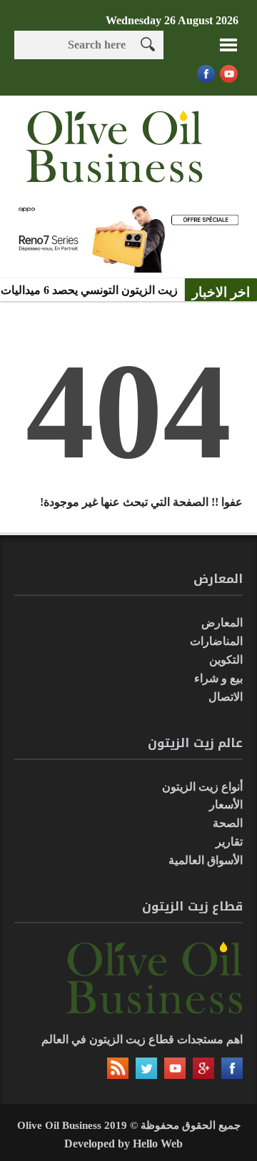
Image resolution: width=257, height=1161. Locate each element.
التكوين (226, 660)
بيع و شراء (218, 678)
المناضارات (216, 641)
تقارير (229, 842)
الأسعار (226, 804)
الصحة (228, 823)
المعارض (222, 623)
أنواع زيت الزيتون (202, 787)
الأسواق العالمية (205, 860)
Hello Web (158, 1143)
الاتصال (225, 697)
